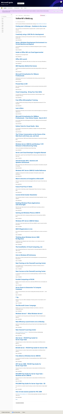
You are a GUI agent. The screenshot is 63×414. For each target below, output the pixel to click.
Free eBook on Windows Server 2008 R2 (28, 356)
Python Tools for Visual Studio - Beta (27, 126)
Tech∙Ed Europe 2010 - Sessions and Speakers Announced (27, 161)
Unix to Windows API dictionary (26, 255)
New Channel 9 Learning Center (26, 330)
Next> (17, 399)
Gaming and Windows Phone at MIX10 (28, 213)
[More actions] (46, 15)
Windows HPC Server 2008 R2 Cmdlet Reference (31, 170)
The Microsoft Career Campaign (26, 305)
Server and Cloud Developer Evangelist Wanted (31, 152)
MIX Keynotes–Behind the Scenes (26, 66)
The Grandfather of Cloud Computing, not (29, 247)
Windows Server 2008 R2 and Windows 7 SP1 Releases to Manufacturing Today (30, 145)
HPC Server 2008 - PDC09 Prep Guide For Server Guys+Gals (28, 364)
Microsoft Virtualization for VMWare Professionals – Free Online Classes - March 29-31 (31, 117)
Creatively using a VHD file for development (30, 34)
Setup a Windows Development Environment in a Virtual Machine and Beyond (31, 43)
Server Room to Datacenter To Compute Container (28, 288)
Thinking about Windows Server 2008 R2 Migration (27, 238)
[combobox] (6, 16)
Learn (17, 15)
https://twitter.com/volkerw (41, 23)
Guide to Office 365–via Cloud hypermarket (29, 52)
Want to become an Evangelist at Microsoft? (30, 178)
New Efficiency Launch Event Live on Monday (30, 322)
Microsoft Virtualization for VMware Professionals (27, 75)
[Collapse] (11, 14)
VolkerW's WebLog (26, 15)
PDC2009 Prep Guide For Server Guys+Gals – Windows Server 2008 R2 (29, 374)
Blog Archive (21, 15)
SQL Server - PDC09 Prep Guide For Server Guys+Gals (27, 338)
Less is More (19, 108)
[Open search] (58, 8)
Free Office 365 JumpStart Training (27, 100)
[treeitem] (6, 18)
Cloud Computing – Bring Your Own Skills (29, 92)
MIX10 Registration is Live (24, 229)
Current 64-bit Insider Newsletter (26, 195)
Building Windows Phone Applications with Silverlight (28, 203)
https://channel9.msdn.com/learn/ (22, 332)
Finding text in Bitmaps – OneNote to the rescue (31, 26)
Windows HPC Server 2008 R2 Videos (27, 221)
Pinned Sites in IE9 (21, 84)
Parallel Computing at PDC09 (25, 279)
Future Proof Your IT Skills (24, 187)
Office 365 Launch (21, 59)
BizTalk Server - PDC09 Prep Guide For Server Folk (31, 348)
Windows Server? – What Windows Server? (29, 313)
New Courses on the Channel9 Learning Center (31, 271)
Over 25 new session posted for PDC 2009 (29, 392)
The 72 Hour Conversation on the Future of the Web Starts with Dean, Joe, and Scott (30, 135)
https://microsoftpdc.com (22, 394)
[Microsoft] (1, 8)
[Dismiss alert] (61, 2)
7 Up (17, 297)
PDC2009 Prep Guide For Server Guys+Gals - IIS (30, 383)
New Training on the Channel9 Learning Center (31, 263)
